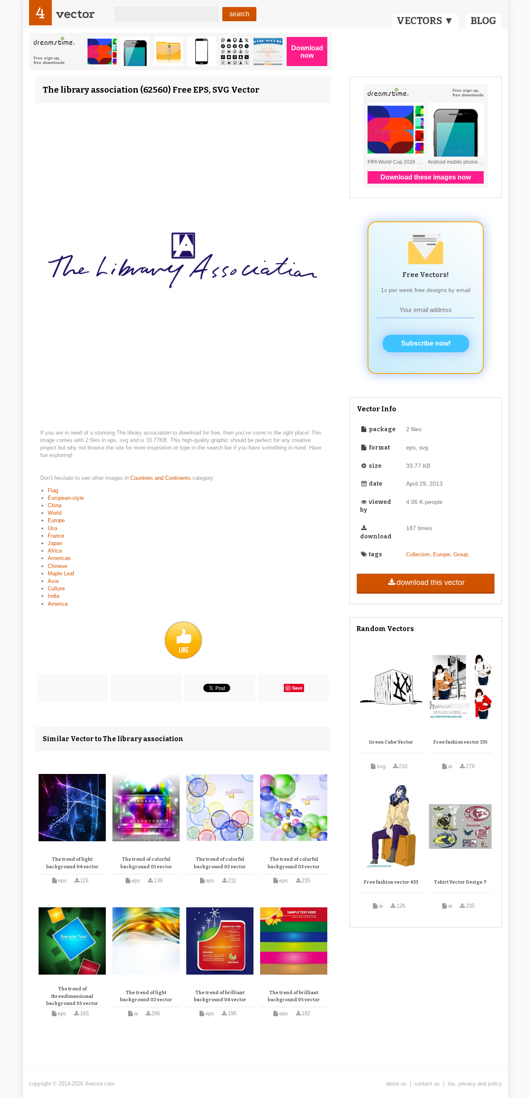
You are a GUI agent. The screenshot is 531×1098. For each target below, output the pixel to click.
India (53, 596)
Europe (56, 520)
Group (460, 554)
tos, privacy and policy (475, 1084)
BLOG (483, 21)
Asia (53, 581)
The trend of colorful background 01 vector (146, 863)
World (54, 513)
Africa (55, 551)
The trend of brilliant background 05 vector (294, 996)
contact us (427, 1084)
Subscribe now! (426, 343)
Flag (53, 490)
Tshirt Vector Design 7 (460, 882)
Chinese (57, 566)
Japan (55, 543)
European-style (66, 498)
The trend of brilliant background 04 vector (220, 996)
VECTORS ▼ (425, 21)
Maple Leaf (61, 573)
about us (396, 1084)
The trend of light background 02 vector (146, 996)
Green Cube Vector (391, 742)
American (59, 558)
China (54, 505)
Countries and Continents (161, 478)
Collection (418, 554)
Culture (56, 588)
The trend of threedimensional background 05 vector (72, 996)
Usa (52, 528)
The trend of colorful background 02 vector (220, 863)
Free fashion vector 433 (391, 882)
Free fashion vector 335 (460, 742)
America (58, 604)
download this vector (431, 582)
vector (75, 14)
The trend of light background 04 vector (72, 863)
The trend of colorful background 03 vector (294, 863)
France (56, 536)
